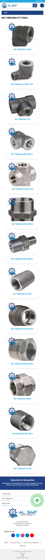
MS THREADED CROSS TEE (22, 189)
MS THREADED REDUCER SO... (22, 329)
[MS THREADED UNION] (22, 386)
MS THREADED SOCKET (22, 294)
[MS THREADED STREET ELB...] (22, 70)
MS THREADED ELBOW (22, 49)
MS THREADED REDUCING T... (22, 154)
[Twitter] (18, 535)
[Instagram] (22, 535)
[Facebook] (13, 535)
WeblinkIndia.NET (22, 557)
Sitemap (22, 546)
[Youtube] (32, 535)
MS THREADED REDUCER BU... (22, 364)
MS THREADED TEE (22, 119)
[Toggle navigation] (35, 5)
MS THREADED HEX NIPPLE (22, 224)
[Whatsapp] (37, 500)
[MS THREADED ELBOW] (22, 36)
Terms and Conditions (31, 543)
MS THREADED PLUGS (22, 469)
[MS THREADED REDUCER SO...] (22, 316)
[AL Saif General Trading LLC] (9, 5)
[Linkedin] (27, 535)
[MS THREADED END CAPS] (22, 421)
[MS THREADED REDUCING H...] (22, 244)
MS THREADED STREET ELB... (22, 84)
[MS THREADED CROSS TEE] (22, 176)
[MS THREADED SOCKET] (22, 281)
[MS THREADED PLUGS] (22, 456)
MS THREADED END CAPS (22, 434)
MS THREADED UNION (22, 399)
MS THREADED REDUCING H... (22, 259)
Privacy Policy (16, 543)
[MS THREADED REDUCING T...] (22, 141)
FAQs (6, 543)
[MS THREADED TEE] (22, 106)
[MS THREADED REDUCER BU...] (22, 351)
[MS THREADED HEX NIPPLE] (22, 213)
